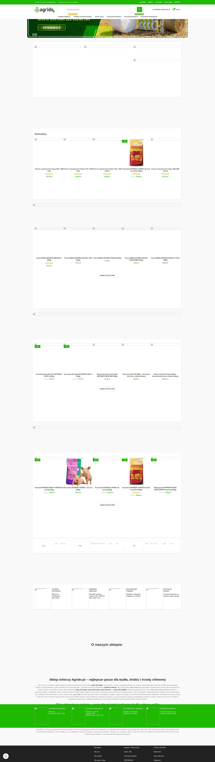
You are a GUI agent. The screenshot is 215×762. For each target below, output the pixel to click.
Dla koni (97, 752)
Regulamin (157, 760)
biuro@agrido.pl (51, 2)
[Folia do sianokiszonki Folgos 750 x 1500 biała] (78, 152)
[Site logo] (45, 9)
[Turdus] (170, 545)
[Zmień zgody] (6, 756)
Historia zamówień (160, 747)
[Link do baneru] (58, 64)
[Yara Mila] (62, 545)
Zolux (44, 546)
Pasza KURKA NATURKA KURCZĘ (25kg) (107, 258)
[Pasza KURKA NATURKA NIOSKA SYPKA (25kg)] (165, 241)
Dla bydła (97, 743)
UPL (134, 546)
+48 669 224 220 (40, 2)
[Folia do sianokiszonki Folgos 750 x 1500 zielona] (107, 152)
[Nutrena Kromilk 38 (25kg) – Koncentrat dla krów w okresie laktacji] (136, 357)
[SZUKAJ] (139, 9)
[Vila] (116, 545)
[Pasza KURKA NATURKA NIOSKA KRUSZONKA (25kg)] (136, 241)
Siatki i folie (128, 752)
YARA (80, 546)
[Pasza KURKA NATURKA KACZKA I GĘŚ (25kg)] (78, 241)
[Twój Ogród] (152, 545)
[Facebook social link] (36, 737)
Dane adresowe (159, 756)
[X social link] (40, 737)
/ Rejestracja (165, 743)
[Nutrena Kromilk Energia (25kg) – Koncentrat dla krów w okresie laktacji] (165, 357)
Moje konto (157, 752)
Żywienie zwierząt (130, 743)
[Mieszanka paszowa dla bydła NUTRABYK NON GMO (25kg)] (107, 357)
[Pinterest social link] (48, 737)
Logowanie (157, 743)
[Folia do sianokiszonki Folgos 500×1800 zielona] (165, 152)
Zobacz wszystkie (107, 275)
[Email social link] (44, 737)
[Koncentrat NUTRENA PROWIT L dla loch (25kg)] (78, 471)
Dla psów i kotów (99, 760)
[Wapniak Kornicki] (98, 545)
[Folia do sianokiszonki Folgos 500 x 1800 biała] (49, 152)
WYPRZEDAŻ (128, 760)
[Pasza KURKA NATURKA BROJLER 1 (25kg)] (49, 241)
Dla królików (98, 756)
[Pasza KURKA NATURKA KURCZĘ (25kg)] (107, 241)
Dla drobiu (97, 747)
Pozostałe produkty (130, 756)
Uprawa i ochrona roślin (131, 747)
